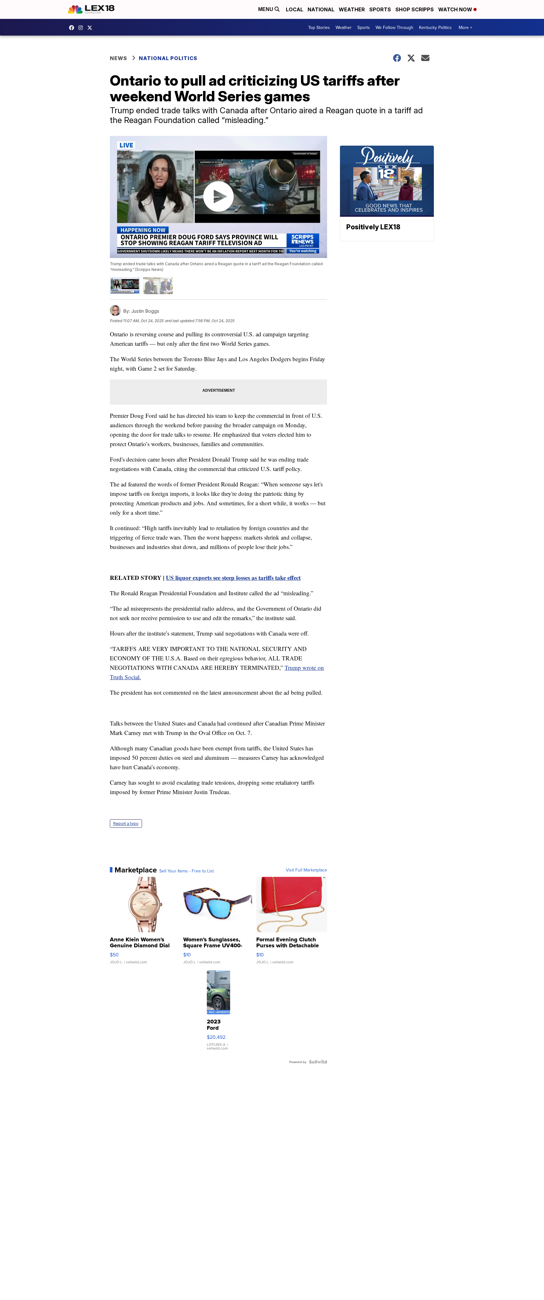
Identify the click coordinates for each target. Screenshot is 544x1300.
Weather (352, 9)
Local (294, 9)
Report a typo (126, 823)
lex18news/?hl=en (82, 27)
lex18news (91, 27)
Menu (266, 9)
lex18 (73, 27)
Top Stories (319, 27)
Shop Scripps (414, 9)
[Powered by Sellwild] (318, 1062)
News (118, 58)
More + (465, 27)
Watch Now (455, 9)
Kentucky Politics (435, 27)
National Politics (168, 58)
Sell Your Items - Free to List (186, 871)
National (321, 9)
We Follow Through (394, 27)
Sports (380, 9)
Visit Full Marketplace (306, 870)
